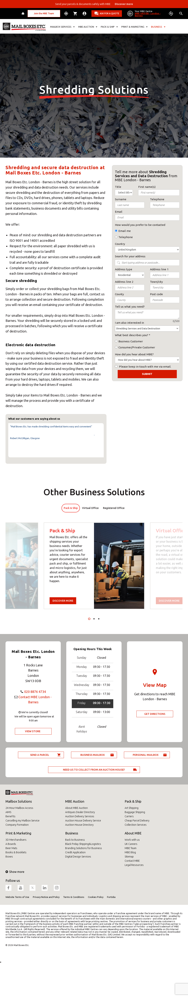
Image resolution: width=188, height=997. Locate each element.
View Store (32, 731)
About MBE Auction (76, 807)
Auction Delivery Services (79, 816)
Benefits (10, 816)
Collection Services (136, 824)
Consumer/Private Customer (136, 347)
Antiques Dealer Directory (80, 812)
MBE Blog (130, 852)
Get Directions (154, 713)
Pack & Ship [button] (108, 26)
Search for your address (130, 256)
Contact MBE (132, 860)
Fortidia (111, 897)
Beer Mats (11, 848)
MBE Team (130, 848)
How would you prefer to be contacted (140, 224)
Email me (124, 230)
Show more (16, 871)
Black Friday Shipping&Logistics (83, 843)
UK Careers (131, 843)
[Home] (23, 13)
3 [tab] (98, 618)
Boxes (9, 856)
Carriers (129, 816)
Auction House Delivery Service (83, 820)
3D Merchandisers (16, 839)
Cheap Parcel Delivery (137, 820)
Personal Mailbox (145, 754)
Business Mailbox (92, 754)
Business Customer (130, 341)
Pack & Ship (133, 801)
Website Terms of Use (17, 897)
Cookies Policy (95, 897)
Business (71, 833)
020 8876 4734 (35, 691)
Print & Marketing (18, 833)
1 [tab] (89, 618)
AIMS (8, 812)
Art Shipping (131, 807)
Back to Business (75, 839)
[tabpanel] (94, 565)
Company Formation (17, 824)
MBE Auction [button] (86, 26)
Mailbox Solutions (19, 801)
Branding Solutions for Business (83, 848)
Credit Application (75, 852)
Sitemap (129, 856)
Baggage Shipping (135, 812)
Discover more (63, 600)
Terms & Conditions (73, 897)
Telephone (125, 237)
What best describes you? (131, 335)
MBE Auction (74, 801)
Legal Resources (134, 865)
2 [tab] (94, 618)
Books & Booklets (16, 852)
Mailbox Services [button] (60, 26)
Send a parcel (39, 754)
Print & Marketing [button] (132, 26)
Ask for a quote (109, 13)
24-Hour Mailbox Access (19, 807)
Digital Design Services (78, 856)
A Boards (11, 843)
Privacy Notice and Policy (46, 897)
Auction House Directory (79, 824)
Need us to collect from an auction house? (94, 769)
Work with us (132, 839)
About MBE (133, 833)
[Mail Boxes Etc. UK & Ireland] (24, 26)
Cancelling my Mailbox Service (22, 820)
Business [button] (156, 26)
